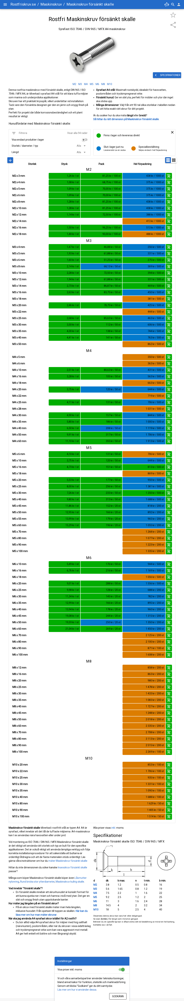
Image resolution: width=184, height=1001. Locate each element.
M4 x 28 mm (19, 408)
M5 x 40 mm (19, 499)
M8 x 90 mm (19, 745)
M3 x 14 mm (19, 285)
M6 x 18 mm (19, 577)
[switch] (85, 139)
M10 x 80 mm (20, 803)
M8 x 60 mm (19, 725)
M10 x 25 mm (20, 777)
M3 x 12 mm (19, 279)
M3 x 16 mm (19, 292)
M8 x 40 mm (19, 706)
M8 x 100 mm (20, 751)
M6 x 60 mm (19, 628)
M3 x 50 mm (19, 344)
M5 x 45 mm (19, 505)
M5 (95, 897)
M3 (95, 888)
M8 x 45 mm (19, 712)
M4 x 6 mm (18, 363)
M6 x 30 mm (19, 596)
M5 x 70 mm (19, 531)
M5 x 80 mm (19, 538)
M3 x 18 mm (19, 298)
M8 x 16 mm (19, 674)
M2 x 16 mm (19, 227)
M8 (95, 905)
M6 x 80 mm (19, 641)
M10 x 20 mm (20, 764)
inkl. (113, 827)
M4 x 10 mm (19, 369)
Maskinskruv (51, 4)
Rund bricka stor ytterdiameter (37, 881)
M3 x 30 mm (19, 324)
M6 (95, 901)
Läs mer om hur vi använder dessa (77, 989)
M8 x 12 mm (19, 667)
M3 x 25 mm (19, 318)
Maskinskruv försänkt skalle (90, 4)
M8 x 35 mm (19, 699)
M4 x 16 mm (19, 376)
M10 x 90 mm (20, 809)
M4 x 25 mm (19, 402)
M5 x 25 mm (19, 486)
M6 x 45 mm (19, 615)
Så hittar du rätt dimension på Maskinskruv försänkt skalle (126, 119)
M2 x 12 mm (19, 214)
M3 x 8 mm (18, 266)
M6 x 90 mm (19, 648)
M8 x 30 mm (19, 693)
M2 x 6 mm (18, 195)
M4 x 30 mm (19, 415)
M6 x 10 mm (19, 564)
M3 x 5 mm (18, 253)
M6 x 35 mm (19, 602)
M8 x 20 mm (19, 680)
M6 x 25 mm (19, 589)
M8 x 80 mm (19, 738)
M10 (95, 909)
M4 (95, 893)
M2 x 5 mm (18, 188)
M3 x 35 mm (19, 331)
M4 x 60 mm (19, 441)
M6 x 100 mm (20, 654)
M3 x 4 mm (18, 247)
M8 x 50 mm (19, 719)
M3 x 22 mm (19, 311)
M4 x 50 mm (19, 434)
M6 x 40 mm (19, 609)
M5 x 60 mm (19, 525)
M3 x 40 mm (19, 337)
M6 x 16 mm (19, 570)
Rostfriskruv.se (23, 4)
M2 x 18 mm (19, 234)
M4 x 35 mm (19, 421)
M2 (95, 884)
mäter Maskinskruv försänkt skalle (67, 860)
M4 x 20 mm (19, 389)
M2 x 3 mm (18, 175)
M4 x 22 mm (19, 395)
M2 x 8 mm (18, 201)
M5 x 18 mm (19, 473)
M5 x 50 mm (19, 512)
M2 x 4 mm (18, 182)
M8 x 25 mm (19, 687)
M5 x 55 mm (19, 518)
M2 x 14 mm (19, 221)
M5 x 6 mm (18, 454)
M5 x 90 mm (19, 544)
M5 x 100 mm (20, 551)
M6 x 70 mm (19, 635)
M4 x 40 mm (19, 428)
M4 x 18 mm (19, 382)
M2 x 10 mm (19, 208)
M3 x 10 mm (19, 272)
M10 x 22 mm (20, 771)
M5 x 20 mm (19, 479)
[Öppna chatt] (167, 4)
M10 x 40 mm (20, 797)
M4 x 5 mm (18, 357)
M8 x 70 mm (19, 732)
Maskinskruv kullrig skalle (70, 881)
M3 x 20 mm (19, 305)
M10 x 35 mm (20, 790)
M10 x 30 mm (20, 784)
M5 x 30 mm (19, 492)
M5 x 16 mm (19, 467)
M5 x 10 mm (19, 460)
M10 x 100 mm (20, 816)
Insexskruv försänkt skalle (72, 867)
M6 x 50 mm (19, 622)
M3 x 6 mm (18, 259)
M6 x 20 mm (19, 583)
